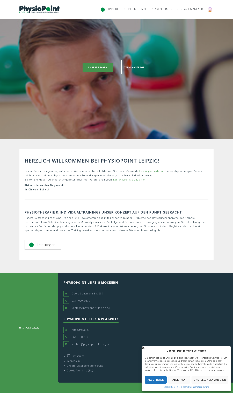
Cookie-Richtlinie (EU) (80, 370)
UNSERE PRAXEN (97, 67)
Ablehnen (179, 379)
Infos (169, 9)
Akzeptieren (156, 379)
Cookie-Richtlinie (172, 387)
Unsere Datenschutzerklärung (195, 387)
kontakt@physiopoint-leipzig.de (91, 308)
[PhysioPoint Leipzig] (39, 9)
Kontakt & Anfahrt (191, 9)
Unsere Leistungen (122, 9)
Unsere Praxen (151, 9)
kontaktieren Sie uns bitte (129, 179)
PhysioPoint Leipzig (29, 328)
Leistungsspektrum (151, 171)
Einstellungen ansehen (209, 379)
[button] (226, 350)
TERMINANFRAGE (134, 67)
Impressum (74, 361)
